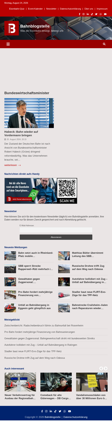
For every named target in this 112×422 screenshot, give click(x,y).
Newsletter (51, 8)
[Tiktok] (92, 14)
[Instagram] (83, 14)
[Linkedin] (88, 14)
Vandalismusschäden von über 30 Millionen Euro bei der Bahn (91, 398)
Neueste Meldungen (15, 247)
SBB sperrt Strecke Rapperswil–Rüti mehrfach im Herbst (35, 269)
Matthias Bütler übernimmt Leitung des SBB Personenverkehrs (87, 256)
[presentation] (101, 368)
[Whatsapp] (101, 14)
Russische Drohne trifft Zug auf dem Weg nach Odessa (34, 358)
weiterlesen (11, 165)
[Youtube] (105, 14)
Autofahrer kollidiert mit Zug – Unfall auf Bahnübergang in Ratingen (89, 282)
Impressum (102, 8)
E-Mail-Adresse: (27, 225)
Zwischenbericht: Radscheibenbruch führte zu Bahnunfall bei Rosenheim (43, 325)
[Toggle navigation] (8, 44)
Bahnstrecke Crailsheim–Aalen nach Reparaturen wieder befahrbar (90, 308)
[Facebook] (79, 14)
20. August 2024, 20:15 (16, 139)
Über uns (88, 8)
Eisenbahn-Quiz (16, 8)
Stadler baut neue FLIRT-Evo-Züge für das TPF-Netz (33, 351)
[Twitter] (96, 14)
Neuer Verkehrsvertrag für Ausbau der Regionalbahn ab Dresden (20, 398)
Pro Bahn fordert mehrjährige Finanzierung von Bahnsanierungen (35, 295)
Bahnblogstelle (35, 26)
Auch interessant (14, 368)
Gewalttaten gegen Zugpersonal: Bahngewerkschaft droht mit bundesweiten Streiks (49, 338)
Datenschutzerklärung (70, 8)
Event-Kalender (35, 8)
